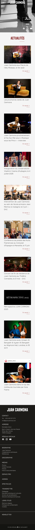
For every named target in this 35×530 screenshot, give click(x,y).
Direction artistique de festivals (11, 497)
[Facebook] (23, 28)
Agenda (27, 24)
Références (5, 454)
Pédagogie (5, 491)
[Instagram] (27, 28)
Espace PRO (6, 474)
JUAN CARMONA (17, 2)
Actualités (27, 19)
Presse (4, 469)
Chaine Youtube (6, 467)
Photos (4, 465)
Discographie (7, 458)
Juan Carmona (6, 450)
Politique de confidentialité (10, 505)
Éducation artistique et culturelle (11, 493)
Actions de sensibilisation (9, 495)
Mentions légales (7, 503)
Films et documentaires (9, 470)
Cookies (4, 507)
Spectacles (6, 484)
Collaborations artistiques (9, 452)
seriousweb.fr (24, 527)
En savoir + (26, 71)
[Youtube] (31, 28)
